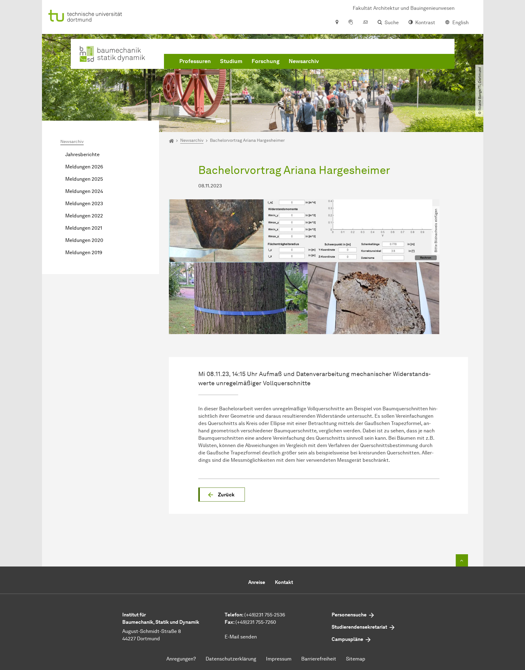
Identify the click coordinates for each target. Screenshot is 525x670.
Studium (231, 61)
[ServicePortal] (350, 22)
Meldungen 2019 (83, 252)
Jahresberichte (82, 154)
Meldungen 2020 (84, 240)
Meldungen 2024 (84, 191)
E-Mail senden (241, 637)
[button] (221, 494)
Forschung (266, 61)
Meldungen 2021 (83, 228)
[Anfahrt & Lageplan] (336, 22)
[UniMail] (365, 22)
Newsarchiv (304, 61)
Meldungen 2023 (84, 203)
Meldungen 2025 (84, 179)
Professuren (195, 61)
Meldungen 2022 (84, 216)
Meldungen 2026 (84, 167)
